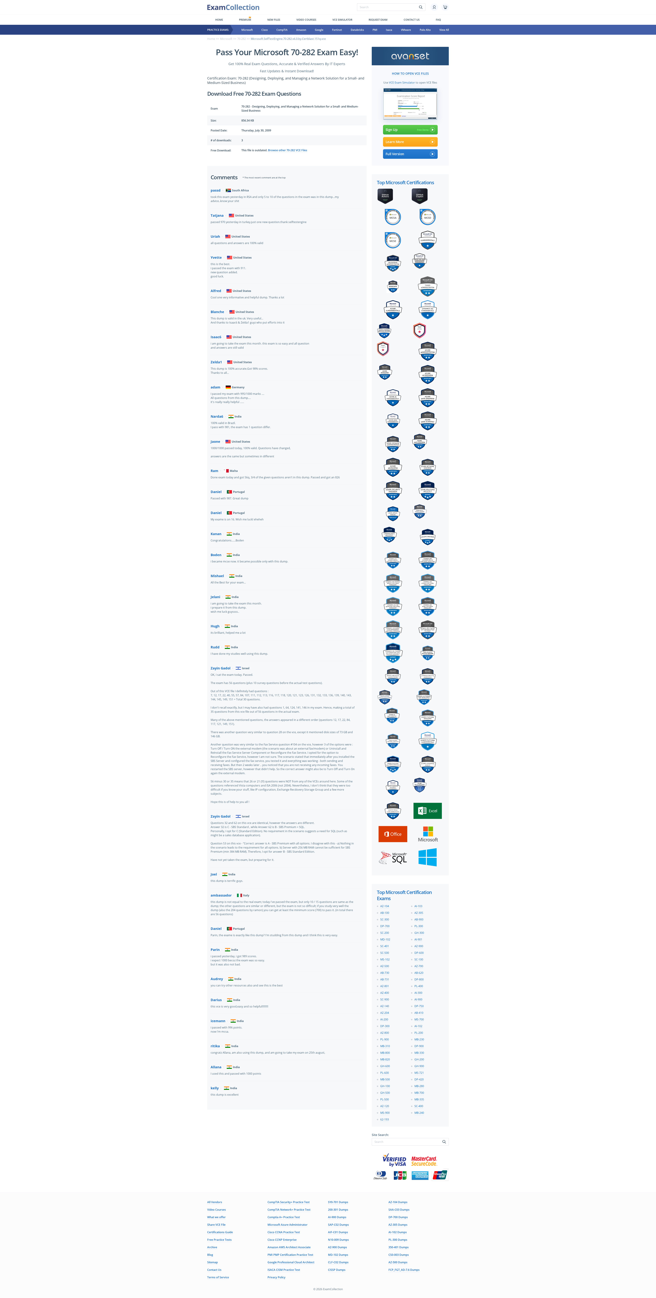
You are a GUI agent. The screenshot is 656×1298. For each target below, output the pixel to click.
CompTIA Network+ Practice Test (289, 1210)
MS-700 (419, 1019)
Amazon (301, 29)
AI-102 (418, 1026)
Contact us (412, 19)
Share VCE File (216, 1225)
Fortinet (337, 29)
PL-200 (418, 1033)
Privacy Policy (276, 1277)
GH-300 (419, 933)
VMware (406, 29)
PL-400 (418, 986)
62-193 (384, 1119)
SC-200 (384, 933)
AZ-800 (384, 1033)
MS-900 (385, 1113)
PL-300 (418, 926)
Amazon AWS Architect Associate (289, 1247)
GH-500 (385, 1093)
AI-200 (384, 1019)
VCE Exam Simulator (402, 82)
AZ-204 (384, 1013)
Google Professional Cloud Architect (291, 1262)
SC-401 (384, 946)
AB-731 (384, 979)
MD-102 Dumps (338, 1255)
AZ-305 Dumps (397, 1225)
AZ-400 (384, 993)
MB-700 (419, 1093)
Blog (210, 1255)
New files (273, 19)
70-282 (241, 39)
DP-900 (419, 1046)
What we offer (216, 1217)
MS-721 (419, 1073)
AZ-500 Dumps (397, 1262)
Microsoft (247, 29)
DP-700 (385, 926)
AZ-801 (384, 986)
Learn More (395, 141)
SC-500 (384, 953)
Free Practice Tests (219, 1240)
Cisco (264, 29)
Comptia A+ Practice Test (284, 1217)
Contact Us (214, 1270)
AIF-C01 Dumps (338, 1232)
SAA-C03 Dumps (398, 1210)
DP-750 (419, 1006)
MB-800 (385, 1053)
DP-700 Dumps (398, 1217)
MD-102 (385, 939)
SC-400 (418, 1106)
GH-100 (385, 1086)
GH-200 (419, 1059)
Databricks (357, 29)
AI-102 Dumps (397, 1232)
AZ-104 (384, 906)
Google (319, 29)
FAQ (438, 19)
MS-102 (385, 959)
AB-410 (418, 1013)
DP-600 (419, 953)
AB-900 (418, 919)
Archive (212, 1247)
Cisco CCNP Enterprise (282, 1240)
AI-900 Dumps (337, 1217)
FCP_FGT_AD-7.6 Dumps (404, 1270)
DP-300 (385, 1026)
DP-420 (419, 1079)
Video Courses (306, 19)
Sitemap (212, 1262)
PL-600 (384, 1073)
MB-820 (385, 1059)
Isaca (389, 29)
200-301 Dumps (338, 1210)
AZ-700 (418, 966)
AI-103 (418, 906)
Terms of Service (218, 1277)
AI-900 (418, 999)
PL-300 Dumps (397, 1240)
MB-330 (419, 1053)
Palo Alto (425, 29)
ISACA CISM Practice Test (284, 1270)
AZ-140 (384, 1006)
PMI (375, 29)
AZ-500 (384, 966)
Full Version (395, 154)
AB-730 (384, 973)
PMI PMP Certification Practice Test (290, 1255)
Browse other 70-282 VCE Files (287, 150)
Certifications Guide (220, 1232)
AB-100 (384, 913)
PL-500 (384, 1099)
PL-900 (384, 1039)
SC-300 (384, 919)
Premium (245, 19)
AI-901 (418, 939)
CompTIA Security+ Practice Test (289, 1202)
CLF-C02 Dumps (338, 1262)
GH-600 (385, 1066)
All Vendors (214, 1202)
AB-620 (418, 973)
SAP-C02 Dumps (338, 1225)
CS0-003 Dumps (398, 1255)
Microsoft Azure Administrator (288, 1225)
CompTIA (282, 29)
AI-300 (418, 993)
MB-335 (419, 1099)
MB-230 (419, 1039)
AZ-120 (384, 1106)
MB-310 (385, 1046)
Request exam (378, 19)
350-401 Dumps (398, 1247)
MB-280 (419, 1086)
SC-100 (418, 959)
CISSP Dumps (336, 1270)
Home (219, 19)
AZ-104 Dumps (397, 1202)
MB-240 (419, 1113)
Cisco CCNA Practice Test (284, 1232)
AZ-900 (418, 946)
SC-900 (384, 999)
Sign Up (392, 129)
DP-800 (419, 979)
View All (444, 29)
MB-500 (385, 1079)
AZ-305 (418, 913)
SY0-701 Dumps (338, 1202)
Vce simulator (342, 19)
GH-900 (419, 1066)
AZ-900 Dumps (337, 1247)
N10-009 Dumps (338, 1240)
